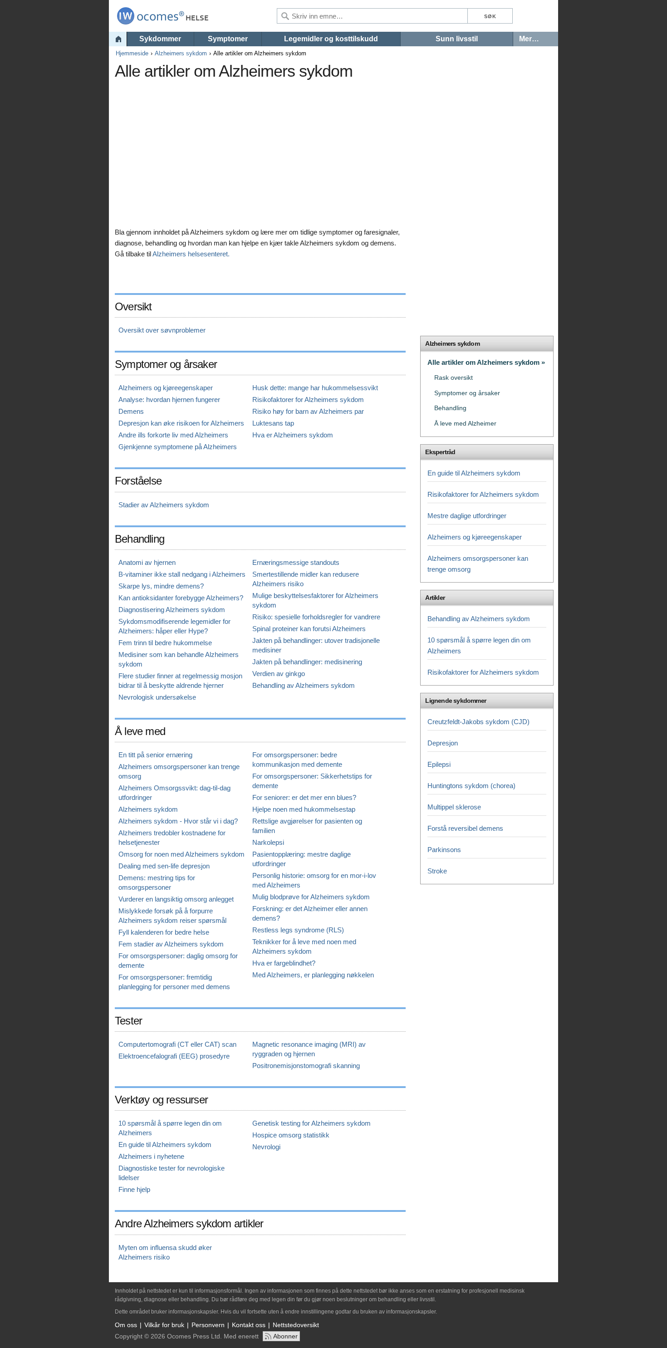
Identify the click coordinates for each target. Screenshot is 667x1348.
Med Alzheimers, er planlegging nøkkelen (313, 975)
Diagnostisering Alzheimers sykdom (171, 609)
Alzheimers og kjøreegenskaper (165, 388)
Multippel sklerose (454, 807)
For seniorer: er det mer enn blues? (304, 797)
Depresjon (442, 743)
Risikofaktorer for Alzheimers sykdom (308, 399)
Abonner (285, 1336)
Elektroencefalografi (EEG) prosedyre (174, 1056)
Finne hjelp (134, 1189)
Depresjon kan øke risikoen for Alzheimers (181, 423)
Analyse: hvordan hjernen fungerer (169, 399)
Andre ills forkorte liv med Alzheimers (173, 435)
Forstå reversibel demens (465, 828)
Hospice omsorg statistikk (290, 1135)
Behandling (450, 408)
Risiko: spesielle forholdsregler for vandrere (316, 617)
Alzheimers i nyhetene (151, 1156)
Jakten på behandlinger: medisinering (307, 662)
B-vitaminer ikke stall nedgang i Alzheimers (181, 574)
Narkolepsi (268, 842)
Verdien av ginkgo (278, 673)
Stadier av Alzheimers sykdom (163, 505)
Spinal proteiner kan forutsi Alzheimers (309, 628)
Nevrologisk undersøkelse (157, 697)
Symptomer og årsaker (467, 393)
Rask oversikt (453, 377)
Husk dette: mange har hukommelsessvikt (315, 388)
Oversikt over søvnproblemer (162, 330)
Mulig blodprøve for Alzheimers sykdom (311, 897)
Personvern (208, 1324)
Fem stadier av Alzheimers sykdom (171, 944)
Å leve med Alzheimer (465, 423)
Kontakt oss (248, 1324)
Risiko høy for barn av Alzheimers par (308, 411)
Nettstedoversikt (296, 1324)
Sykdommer (160, 39)
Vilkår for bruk (164, 1324)
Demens (131, 411)
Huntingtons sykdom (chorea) (471, 785)
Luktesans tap (273, 423)
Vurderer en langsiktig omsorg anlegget (176, 899)
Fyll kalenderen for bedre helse (163, 932)
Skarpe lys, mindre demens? (161, 586)
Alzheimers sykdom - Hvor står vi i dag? (178, 821)
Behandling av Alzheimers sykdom (303, 685)
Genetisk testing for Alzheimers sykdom (311, 1123)
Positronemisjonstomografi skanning (306, 1065)
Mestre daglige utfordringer (466, 516)
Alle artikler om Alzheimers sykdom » (486, 362)
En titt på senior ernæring (155, 755)
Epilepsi (439, 764)
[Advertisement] (280, 147)
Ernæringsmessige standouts (295, 562)
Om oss (126, 1324)
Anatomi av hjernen (147, 562)
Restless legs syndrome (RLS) (298, 930)
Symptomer (228, 39)
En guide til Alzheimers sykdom (164, 1144)
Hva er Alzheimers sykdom (292, 435)
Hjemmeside (132, 53)
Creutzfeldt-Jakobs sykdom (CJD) (478, 721)
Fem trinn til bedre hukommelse (165, 643)
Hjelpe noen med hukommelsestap (303, 809)
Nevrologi (266, 1147)
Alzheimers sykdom (181, 53)
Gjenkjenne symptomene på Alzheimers (177, 447)
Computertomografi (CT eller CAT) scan (177, 1044)
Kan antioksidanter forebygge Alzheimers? (180, 598)
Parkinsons (444, 849)
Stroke (437, 871)
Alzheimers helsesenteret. (191, 254)
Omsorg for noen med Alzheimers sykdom (181, 854)
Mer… (529, 39)
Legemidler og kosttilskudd (331, 39)
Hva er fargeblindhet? (283, 963)
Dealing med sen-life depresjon (164, 866)
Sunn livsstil (457, 39)
